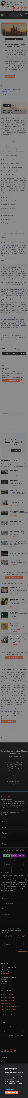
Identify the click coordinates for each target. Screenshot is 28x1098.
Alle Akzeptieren (11, 1092)
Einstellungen (10, 1089)
